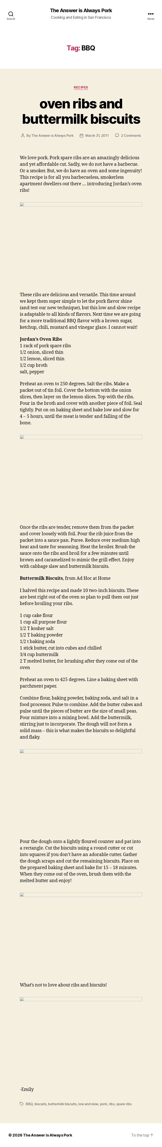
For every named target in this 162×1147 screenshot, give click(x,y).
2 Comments (131, 135)
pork (103, 1104)
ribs (112, 1104)
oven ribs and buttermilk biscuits (81, 111)
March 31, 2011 (97, 135)
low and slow (88, 1104)
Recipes (81, 87)
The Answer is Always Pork (81, 10)
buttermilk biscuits (62, 1104)
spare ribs (123, 1104)
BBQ (29, 1104)
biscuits (40, 1104)
